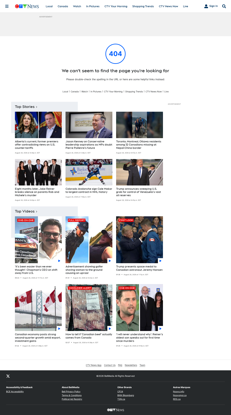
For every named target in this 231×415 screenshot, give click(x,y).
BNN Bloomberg (125, 395)
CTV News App (94, 365)
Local (49, 6)
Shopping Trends (143, 6)
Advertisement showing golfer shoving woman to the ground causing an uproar (84, 270)
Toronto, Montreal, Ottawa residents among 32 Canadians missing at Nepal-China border (138, 145)
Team (142, 365)
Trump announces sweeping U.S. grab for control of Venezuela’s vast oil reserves (138, 192)
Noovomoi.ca (180, 395)
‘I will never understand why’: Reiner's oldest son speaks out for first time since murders (139, 337)
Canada (63, 6)
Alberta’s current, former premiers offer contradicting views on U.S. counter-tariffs (36, 145)
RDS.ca (177, 399)
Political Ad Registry (72, 399)
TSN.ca (121, 399)
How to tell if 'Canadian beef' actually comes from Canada (89, 336)
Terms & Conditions (72, 395)
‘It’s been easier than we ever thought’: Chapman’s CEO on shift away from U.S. (36, 270)
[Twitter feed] (8, 376)
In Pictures (92, 6)
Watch (77, 6)
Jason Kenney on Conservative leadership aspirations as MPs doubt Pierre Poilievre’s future (89, 145)
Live (185, 6)
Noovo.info (178, 391)
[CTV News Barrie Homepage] (27, 6)
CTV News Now (168, 6)
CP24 (120, 391)
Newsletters (131, 365)
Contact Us (110, 365)
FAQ (120, 365)
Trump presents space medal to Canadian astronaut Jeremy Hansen (139, 268)
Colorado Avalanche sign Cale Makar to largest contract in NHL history (89, 190)
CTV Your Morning (115, 6)
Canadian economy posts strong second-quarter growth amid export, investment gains (38, 337)
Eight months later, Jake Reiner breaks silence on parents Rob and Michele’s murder (37, 192)
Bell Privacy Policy (71, 391)
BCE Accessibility (15, 391)
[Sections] (7, 6)
